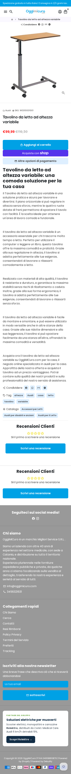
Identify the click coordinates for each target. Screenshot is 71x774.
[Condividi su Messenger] (49, 24)
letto (50, 395)
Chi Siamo (9, 612)
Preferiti (8, 646)
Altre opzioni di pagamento (37, 161)
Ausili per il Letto (47, 415)
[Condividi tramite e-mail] (46, 24)
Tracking (9, 651)
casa (40, 395)
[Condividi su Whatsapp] (43, 24)
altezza (18, 395)
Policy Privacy (12, 635)
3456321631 (12, 592)
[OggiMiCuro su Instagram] (37, 519)
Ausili (7, 110)
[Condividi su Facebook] (39, 24)
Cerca (7, 618)
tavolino (8, 401)
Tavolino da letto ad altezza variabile (39, 19)
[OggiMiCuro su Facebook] (33, 519)
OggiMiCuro (29, 758)
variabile (23, 401)
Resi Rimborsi (12, 629)
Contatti (8, 623)
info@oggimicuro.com (20, 586)
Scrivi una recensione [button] (36, 448)
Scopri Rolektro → (20, 739)
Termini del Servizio (16, 640)
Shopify (26, 761)
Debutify (48, 761)
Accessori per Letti (32, 409)
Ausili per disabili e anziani (19, 415)
